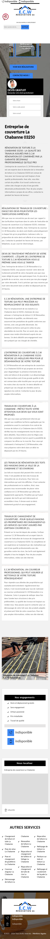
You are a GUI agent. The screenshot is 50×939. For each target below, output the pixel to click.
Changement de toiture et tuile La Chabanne (10, 840)
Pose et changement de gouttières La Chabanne (10, 860)
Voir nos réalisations (23, 67)
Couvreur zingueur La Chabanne (9, 871)
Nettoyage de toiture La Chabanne (42, 849)
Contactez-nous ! (21, 76)
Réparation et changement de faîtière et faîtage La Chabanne (26, 857)
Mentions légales (39, 934)
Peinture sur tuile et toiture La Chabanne (42, 860)
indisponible (11, 1)
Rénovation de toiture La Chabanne (26, 844)
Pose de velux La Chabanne (10, 850)
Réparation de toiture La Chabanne (42, 839)
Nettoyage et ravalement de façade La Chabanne (42, 873)
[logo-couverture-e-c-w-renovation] (25, 10)
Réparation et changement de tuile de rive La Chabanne (26, 872)
